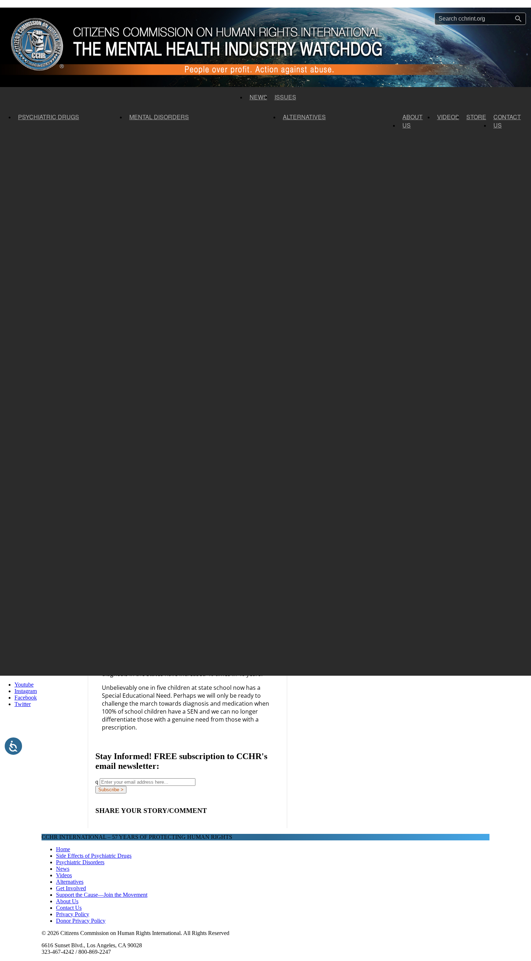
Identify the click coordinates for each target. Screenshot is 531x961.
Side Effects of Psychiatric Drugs (93, 856)
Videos (448, 117)
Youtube (24, 684)
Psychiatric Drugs (48, 117)
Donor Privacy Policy (80, 921)
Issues (285, 97)
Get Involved (71, 888)
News (258, 97)
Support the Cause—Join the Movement (101, 895)
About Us (412, 121)
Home (63, 849)
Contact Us (507, 121)
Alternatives (304, 117)
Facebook (25, 697)
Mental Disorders (159, 117)
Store (476, 117)
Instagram (25, 691)
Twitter (22, 704)
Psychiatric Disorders (80, 862)
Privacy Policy (72, 914)
